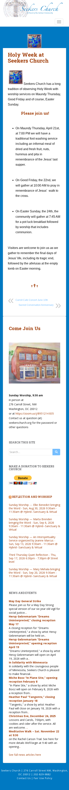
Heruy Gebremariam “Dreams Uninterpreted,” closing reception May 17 (32, 620)
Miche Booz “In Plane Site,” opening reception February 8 (33, 679)
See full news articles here (25, 754)
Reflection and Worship (32, 497)
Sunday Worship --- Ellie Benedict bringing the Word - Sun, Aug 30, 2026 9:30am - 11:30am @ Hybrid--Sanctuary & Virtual (34, 508)
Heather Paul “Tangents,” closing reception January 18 (32, 698)
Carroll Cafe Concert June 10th (32, 300)
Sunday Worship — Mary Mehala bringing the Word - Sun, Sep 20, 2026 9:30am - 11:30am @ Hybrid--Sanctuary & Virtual (34, 572)
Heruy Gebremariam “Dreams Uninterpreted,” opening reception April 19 (33, 643)
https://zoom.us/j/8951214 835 (35, 413)
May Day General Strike (25, 601)
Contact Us (24, 778)
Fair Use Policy (43, 778)
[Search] (56, 452)
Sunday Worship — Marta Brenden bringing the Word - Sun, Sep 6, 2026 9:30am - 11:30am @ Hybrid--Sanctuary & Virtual (34, 524)
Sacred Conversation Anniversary (36, 305)
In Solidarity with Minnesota (28, 662)
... (26, 612)
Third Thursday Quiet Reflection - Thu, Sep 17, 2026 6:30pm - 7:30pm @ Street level (33, 558)
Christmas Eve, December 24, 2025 (32, 716)
